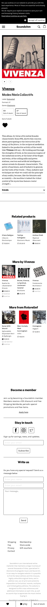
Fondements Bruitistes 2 (37, 284)
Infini (19, 333)
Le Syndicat (21, 283)
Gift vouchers (26, 548)
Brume (19, 280)
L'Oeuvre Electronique (7, 239)
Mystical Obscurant (36, 239)
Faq (9, 545)
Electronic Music (23, 240)
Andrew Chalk (38, 235)
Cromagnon (37, 326)
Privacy (11, 548)
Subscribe (23, 450)
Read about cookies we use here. (14, 16)
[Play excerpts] (4, 81)
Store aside (25, 545)
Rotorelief (11, 99)
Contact (11, 551)
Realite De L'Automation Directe (7, 285)
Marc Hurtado (22, 326)
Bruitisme (21, 290)
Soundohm (23, 26)
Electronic (11, 105)
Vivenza (8, 89)
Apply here (23, 412)
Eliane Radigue (7, 235)
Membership (25, 542)
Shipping (12, 542)
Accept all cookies (37, 20)
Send (23, 520)
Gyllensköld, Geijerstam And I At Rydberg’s (8, 333)
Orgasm (35, 329)
